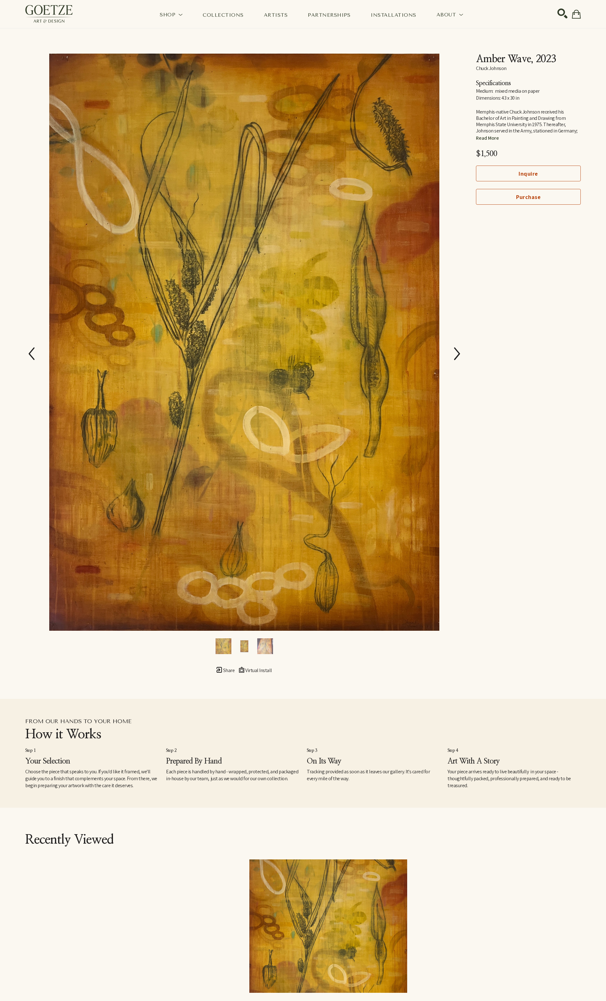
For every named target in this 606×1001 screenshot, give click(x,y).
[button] (171, 14)
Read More (487, 138)
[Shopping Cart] (576, 14)
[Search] (562, 14)
